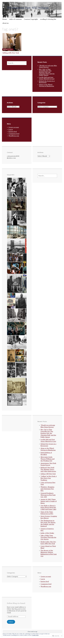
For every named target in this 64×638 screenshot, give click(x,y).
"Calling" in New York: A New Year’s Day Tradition (49, 478)
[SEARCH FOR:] (17, 63)
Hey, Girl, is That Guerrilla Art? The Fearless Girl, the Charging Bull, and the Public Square (47, 72)
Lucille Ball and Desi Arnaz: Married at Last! (46, 78)
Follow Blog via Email (16, 603)
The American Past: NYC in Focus (28, 8)
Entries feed (13, 131)
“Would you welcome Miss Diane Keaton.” (48, 66)
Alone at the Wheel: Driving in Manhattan (46, 85)
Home (4, 19)
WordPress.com (14, 136)
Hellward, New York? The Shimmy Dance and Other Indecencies (48, 469)
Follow (11, 622)
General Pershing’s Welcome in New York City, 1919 (48, 495)
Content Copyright (31, 19)
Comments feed (14, 133)
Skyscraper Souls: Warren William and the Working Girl (47, 459)
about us (5, 23)
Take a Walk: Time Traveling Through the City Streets (48, 537)
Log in (11, 129)
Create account (14, 127)
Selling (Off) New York (11, 53)
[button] (15, 187)
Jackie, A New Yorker (47, 533)
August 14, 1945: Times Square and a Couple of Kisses (49, 501)
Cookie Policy (35, 635)
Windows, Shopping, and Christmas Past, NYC (47, 488)
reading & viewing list (48, 19)
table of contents (15, 19)
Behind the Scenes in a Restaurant (47, 81)
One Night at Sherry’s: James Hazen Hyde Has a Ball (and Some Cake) (48, 507)
